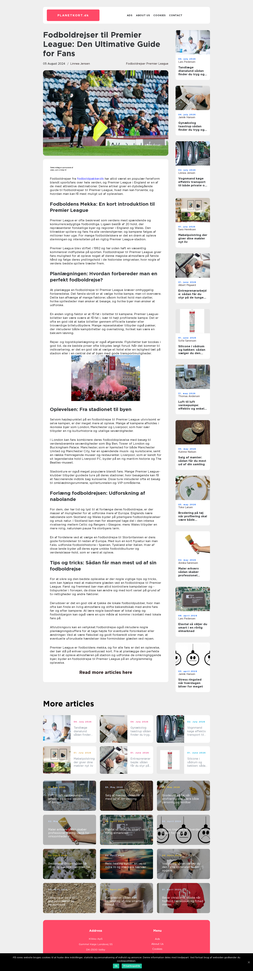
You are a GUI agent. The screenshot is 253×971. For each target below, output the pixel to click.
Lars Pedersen (186, 62)
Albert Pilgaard (187, 285)
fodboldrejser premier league (147, 63)
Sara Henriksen (187, 229)
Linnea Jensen (80, 63)
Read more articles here (105, 672)
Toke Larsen (185, 507)
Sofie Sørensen (187, 341)
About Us (143, 15)
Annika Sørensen (188, 563)
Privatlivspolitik (131, 966)
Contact (175, 15)
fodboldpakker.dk (90, 178)
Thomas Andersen (189, 396)
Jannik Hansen (186, 117)
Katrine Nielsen (187, 452)
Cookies (159, 15)
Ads (130, 15)
